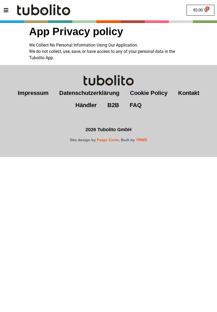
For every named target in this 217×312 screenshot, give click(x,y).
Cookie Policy (149, 93)
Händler (86, 105)
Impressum (33, 93)
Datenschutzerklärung (89, 93)
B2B (113, 105)
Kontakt (188, 93)
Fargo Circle (108, 140)
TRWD (141, 140)
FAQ (136, 105)
